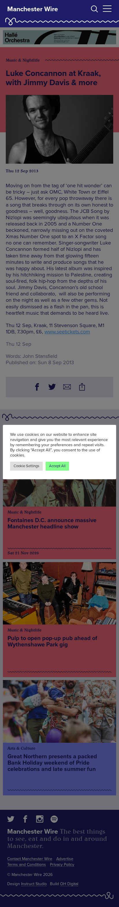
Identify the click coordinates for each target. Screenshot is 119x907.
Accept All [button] (57, 466)
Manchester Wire (32, 9)
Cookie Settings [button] (26, 466)
